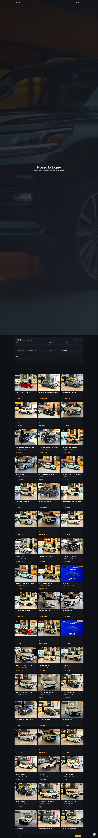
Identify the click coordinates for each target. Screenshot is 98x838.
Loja (17, 356)
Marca (50, 342)
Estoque (77, 2)
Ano (39, 347)
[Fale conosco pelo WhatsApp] (94, 834)
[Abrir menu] (82, 2)
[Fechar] (82, 836)
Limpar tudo (78, 339)
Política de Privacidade (63, 835)
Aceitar (78, 835)
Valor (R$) (18, 347)
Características (64, 347)
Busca (17, 342)
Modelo (67, 342)
